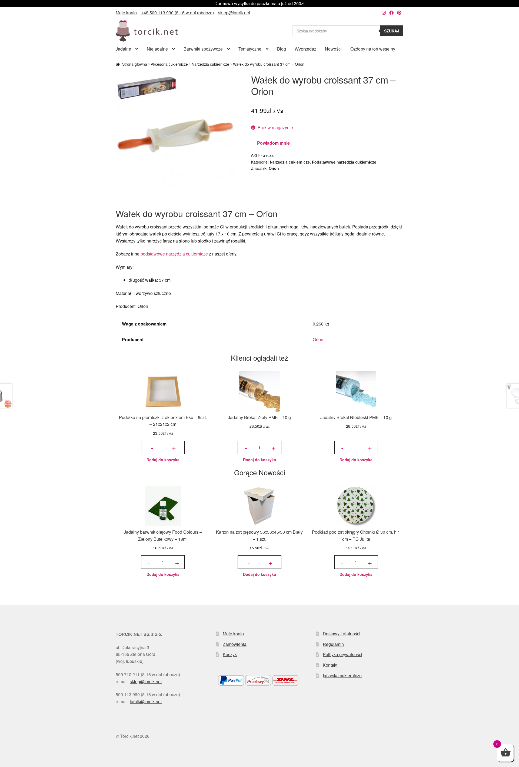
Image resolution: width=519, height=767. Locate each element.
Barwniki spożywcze (203, 49)
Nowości (333, 49)
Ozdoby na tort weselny (372, 49)
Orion (274, 168)
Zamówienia (235, 644)
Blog (281, 49)
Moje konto (126, 12)
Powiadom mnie (273, 143)
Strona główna (134, 64)
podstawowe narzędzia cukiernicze (174, 254)
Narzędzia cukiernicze (210, 64)
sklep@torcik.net (234, 12)
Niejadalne (157, 49)
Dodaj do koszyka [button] (163, 459)
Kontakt (330, 665)
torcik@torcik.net (146, 701)
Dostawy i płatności (341, 633)
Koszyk (230, 654)
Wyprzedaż (305, 49)
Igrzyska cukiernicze (342, 675)
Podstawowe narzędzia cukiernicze (344, 162)
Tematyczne (249, 49)
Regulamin (333, 644)
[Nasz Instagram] (384, 12)
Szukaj (391, 31)
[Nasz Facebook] (391, 12)
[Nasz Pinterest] (399, 12)
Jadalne (123, 49)
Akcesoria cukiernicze (169, 64)
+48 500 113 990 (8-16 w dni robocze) (177, 12)
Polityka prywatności (342, 654)
